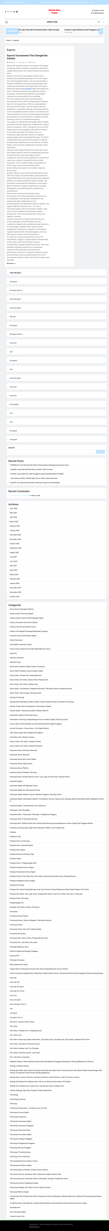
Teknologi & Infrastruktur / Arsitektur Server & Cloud (28, 1108)
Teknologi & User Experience (20, 1157)
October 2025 (14, 544)
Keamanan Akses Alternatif (19, 755)
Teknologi (13, 1104)
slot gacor (13, 282)
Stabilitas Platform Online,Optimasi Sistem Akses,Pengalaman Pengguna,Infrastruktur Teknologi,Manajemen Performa (52, 1062)
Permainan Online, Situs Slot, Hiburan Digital (25, 929)
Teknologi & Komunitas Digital (20, 1134)
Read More (10, 263)
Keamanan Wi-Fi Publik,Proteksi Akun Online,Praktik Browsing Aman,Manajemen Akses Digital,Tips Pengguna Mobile (51, 823)
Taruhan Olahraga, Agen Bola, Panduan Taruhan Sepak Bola (31, 1090)
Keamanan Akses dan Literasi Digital (23, 759)
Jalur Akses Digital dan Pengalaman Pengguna (26, 733)
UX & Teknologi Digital (18, 1212)
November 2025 (15, 539)
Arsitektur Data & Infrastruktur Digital (23, 636)
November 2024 (15, 592)
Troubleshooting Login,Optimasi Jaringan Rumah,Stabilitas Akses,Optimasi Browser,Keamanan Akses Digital (48, 1203)
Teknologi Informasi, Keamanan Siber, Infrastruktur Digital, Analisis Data (35, 1174)
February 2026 (15, 526)
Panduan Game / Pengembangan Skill (23, 863)
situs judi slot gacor (17, 987)
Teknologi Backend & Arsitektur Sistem (24, 1161)
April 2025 (13, 570)
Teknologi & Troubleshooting (20, 1152)
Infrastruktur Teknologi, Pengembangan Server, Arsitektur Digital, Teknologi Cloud (39, 719)
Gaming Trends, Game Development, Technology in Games (30, 706)
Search (11, 448)
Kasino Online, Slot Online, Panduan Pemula (25, 741)
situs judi (13, 978)
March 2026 (14, 522)
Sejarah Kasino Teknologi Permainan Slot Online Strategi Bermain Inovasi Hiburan (39, 969)
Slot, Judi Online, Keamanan (20, 1057)
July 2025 (13, 557)
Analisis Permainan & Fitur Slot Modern (24, 622)
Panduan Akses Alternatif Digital (21, 845)
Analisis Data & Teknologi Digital (21, 614)
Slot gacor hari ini (16, 334)
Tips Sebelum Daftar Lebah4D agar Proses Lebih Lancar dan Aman (70, 2)
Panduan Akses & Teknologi (20, 841)
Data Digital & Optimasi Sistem (21, 644)
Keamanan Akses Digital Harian (21, 764)
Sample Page (52, 22)
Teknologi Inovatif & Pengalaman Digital (24, 1183)
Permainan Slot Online (18, 934)
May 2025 (13, 566)
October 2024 (14, 597)
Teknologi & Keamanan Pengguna (22, 1126)
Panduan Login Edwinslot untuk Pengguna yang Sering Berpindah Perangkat (75, 30)
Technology (14, 1095)
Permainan (13, 912)
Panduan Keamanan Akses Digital (22, 867)
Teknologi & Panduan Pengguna (21, 1139)
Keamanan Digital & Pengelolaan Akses (24, 786)
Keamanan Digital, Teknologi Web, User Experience (28, 806)
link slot (13, 317)
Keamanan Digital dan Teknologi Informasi (25, 790)
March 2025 (14, 575)
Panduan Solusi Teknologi (19, 898)
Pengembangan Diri (17, 903)
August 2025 (14, 552)
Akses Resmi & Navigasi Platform (22, 609)
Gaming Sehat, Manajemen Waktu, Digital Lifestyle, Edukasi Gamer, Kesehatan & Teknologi (42, 702)
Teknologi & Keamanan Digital (20, 1121)
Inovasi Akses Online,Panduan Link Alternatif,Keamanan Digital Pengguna (36, 724)
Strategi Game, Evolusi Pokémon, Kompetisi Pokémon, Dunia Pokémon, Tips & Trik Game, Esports (45, 1077)
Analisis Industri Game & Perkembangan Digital (26, 618)
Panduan (13, 832)
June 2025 (13, 561)
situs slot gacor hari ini (18, 1004)
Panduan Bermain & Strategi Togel (22, 854)
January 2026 (14, 530)
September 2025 (15, 548)
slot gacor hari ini (16, 290)
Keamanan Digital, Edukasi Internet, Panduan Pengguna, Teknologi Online (35, 794)
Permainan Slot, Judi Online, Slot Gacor (24, 942)
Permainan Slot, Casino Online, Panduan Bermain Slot (29, 938)
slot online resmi (16, 1035)
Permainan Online (16, 925)
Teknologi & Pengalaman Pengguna (22, 1143)
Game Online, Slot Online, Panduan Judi (24, 684)
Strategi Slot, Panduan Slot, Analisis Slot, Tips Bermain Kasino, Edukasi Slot (37, 1086)
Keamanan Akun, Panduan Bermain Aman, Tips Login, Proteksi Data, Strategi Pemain (40, 777)
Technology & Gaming (17, 1099)
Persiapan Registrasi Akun (19, 947)
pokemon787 (14, 956)
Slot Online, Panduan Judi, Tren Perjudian (24, 1048)
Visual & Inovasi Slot (17, 1216)
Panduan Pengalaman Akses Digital (22, 881)
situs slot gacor (15, 299)
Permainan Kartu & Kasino (19, 916)
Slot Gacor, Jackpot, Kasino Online (22, 1022)
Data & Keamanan (16, 640)
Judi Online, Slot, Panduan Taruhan (22, 737)
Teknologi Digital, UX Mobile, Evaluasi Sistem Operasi (29, 1170)
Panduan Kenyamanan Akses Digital (22, 872)
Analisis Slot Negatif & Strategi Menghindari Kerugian (29, 631)
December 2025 (15, 535)
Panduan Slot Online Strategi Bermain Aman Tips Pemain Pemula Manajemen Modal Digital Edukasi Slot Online (49, 889)
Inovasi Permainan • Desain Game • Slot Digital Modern (29, 728)
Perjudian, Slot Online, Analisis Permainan (24, 907)
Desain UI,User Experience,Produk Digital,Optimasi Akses (30, 649)
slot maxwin (14, 404)
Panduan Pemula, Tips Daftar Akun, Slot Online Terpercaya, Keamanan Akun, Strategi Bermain (43, 876)
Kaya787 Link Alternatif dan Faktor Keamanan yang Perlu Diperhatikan (35, 483)
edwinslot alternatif (17, 658)
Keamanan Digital (16, 781)
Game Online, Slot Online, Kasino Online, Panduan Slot (29, 680)
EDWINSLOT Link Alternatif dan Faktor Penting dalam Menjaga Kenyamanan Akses (39, 465)
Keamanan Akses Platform (19, 768)
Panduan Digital (15, 859)
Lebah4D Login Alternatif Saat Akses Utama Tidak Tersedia (31, 469)
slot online (13, 1026)
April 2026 (13, 517)
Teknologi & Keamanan (18, 1117)
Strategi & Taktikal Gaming (19, 1066)
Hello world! (35, 495)
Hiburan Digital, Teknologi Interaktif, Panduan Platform (29, 711)
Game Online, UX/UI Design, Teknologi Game (26, 693)
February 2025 (15, 579)
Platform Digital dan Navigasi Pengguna (24, 951)
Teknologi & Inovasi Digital (19, 1112)
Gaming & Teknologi (17, 697)
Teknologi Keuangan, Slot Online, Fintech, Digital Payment (30, 1187)
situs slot (13, 343)
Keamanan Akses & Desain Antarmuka (23, 750)
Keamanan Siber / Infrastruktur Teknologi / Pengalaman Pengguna (33, 814)
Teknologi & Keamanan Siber (20, 1130)
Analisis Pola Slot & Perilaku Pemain (23, 627)
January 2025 (14, 583)
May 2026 (13, 513)
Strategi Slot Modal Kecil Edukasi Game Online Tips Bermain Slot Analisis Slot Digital (40, 1082)
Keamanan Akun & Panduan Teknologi (23, 772)
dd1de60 (12, 62)
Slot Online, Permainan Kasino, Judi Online (25, 1053)
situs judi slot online (17, 991)
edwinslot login (15, 662)
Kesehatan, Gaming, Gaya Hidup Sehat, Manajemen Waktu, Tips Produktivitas (37, 828)
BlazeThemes (34, 1227)
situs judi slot (15, 982)
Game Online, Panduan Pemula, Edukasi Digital (26, 671)
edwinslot (13, 653)
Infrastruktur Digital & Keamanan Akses (24, 715)
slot (11, 352)
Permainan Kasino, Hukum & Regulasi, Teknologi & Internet (31, 920)
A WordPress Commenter (19, 495)
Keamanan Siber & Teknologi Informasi (23, 819)
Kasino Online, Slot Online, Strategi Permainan (26, 746)
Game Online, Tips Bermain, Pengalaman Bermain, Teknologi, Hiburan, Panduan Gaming (41, 689)
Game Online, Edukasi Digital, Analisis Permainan (27, 667)
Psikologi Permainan (17, 960)
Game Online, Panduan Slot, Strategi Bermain (26, 675)
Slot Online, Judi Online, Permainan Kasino (25, 1044)
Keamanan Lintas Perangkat (20, 810)
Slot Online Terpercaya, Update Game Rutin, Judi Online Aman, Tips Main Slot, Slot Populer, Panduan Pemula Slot (50, 1039)
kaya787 (28, 89)
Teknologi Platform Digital (19, 1192)
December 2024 (15, 588)
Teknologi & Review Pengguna (20, 1148)
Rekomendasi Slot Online (19, 965)
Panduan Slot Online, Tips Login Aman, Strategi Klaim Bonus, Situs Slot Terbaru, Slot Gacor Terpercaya (46, 894)
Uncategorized (15, 1207)
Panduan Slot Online (17, 885)
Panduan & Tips (15, 836)
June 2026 (13, 508)
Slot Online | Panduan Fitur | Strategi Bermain (26, 1031)
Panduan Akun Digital (17, 850)
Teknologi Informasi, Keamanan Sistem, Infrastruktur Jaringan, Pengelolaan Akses (39, 1179)
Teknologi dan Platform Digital (21, 1165)
